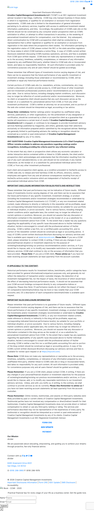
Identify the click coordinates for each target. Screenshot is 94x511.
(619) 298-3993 (77, 1)
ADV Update (54, 482)
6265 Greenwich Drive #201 (19, 463)
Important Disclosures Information (22, 482)
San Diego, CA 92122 (16, 466)
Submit (4, 506)
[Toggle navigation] (84, 8)
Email (3, 502)
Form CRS (43, 482)
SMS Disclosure (68, 482)
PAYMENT (47, 432)
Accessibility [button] (12, 485)
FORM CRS (47, 422)
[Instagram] (91, 1)
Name (3, 498)
